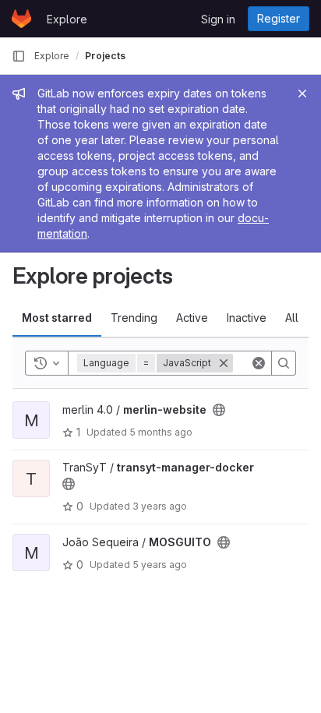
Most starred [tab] (57, 317)
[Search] (283, 363)
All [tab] (291, 317)
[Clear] (258, 363)
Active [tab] (192, 317)
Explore (67, 19)
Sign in (218, 19)
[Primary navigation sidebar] (18, 56)
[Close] (302, 93)
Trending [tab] (134, 317)
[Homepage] (21, 18)
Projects (105, 56)
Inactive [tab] (246, 317)
